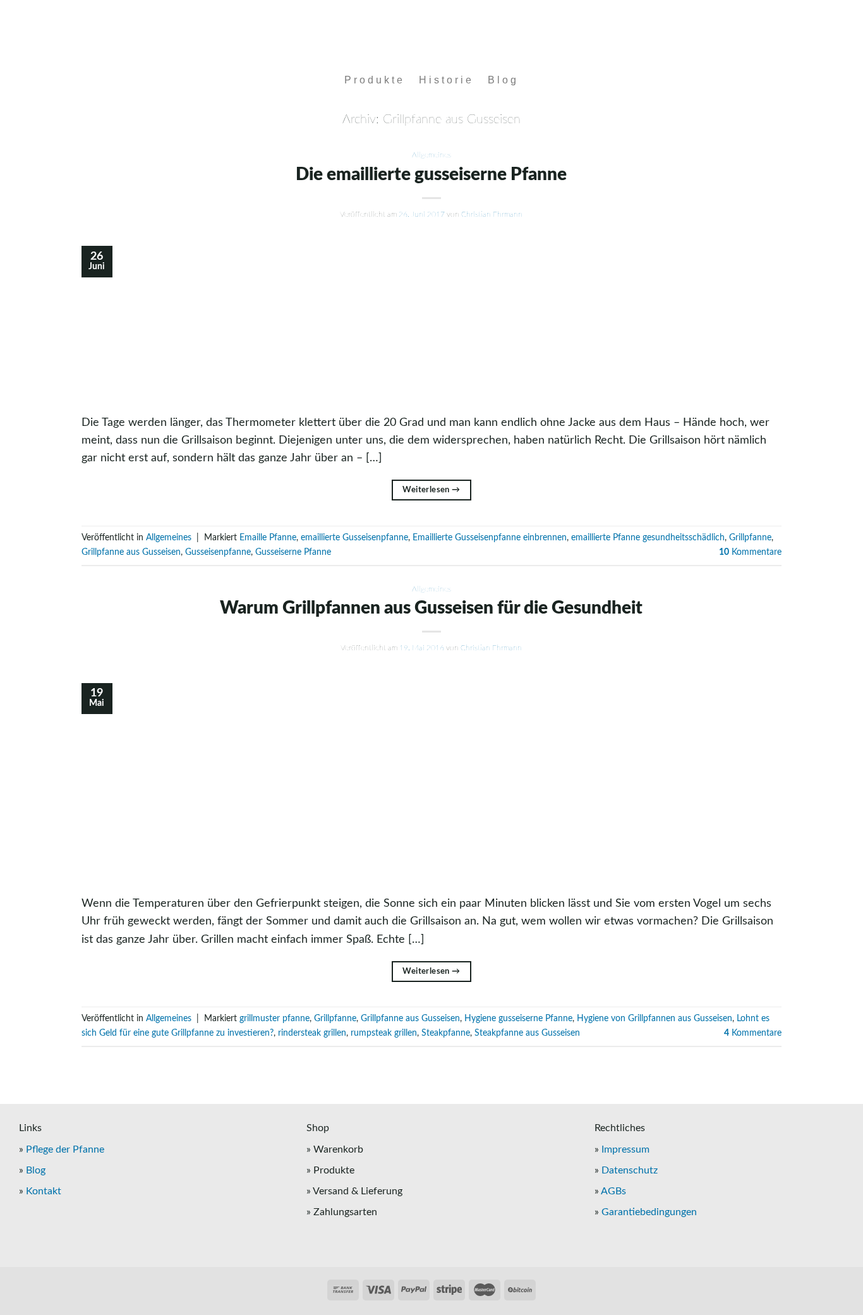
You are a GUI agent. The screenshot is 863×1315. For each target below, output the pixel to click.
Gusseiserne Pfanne (293, 552)
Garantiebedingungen (649, 1212)
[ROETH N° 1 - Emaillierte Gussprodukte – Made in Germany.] (432, 33)
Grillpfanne (750, 537)
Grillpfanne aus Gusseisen (131, 552)
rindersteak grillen (312, 1033)
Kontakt (43, 1191)
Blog (503, 80)
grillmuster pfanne (274, 1018)
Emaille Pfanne (267, 537)
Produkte (374, 80)
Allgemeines (431, 155)
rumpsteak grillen (384, 1033)
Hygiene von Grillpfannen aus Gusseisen (654, 1018)
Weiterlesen (431, 489)
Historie (446, 80)
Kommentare (750, 552)
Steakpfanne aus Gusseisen (527, 1033)
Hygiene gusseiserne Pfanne (518, 1018)
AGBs (613, 1191)
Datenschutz (629, 1170)
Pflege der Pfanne (65, 1149)
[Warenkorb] (790, 80)
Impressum (625, 1149)
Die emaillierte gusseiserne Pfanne (431, 174)
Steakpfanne (445, 1033)
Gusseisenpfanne (218, 552)
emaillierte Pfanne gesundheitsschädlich (648, 537)
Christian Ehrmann (491, 214)
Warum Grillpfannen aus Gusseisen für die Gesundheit (431, 608)
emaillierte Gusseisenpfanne (354, 537)
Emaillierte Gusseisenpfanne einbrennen (490, 537)
